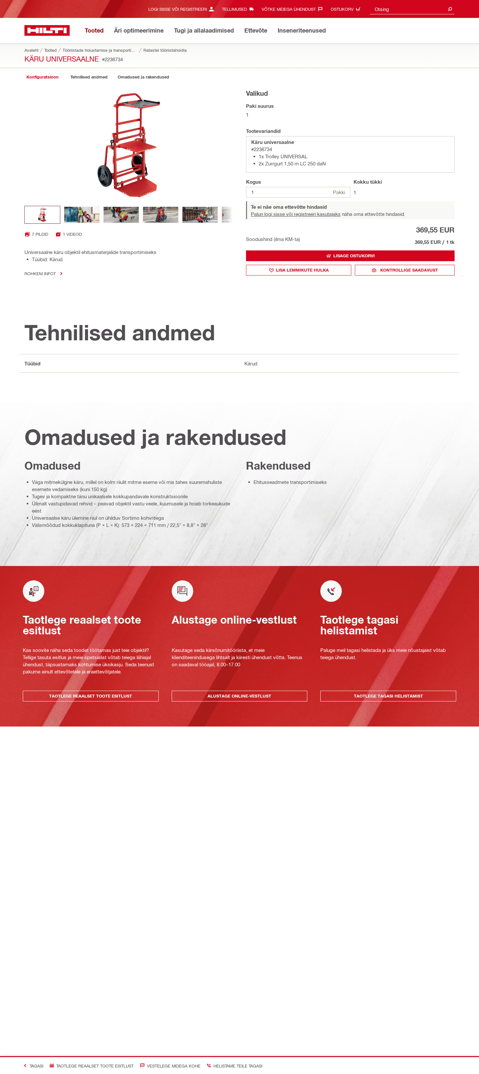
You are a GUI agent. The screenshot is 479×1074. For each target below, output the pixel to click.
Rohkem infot (40, 273)
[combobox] (412, 9)
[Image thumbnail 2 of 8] (82, 215)
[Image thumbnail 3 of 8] (121, 215)
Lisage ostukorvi (354, 255)
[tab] (42, 77)
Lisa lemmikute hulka (302, 270)
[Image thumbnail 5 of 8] (200, 215)
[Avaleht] (47, 30)
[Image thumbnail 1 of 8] (42, 215)
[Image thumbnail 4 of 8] (161, 215)
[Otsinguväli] (450, 9)
